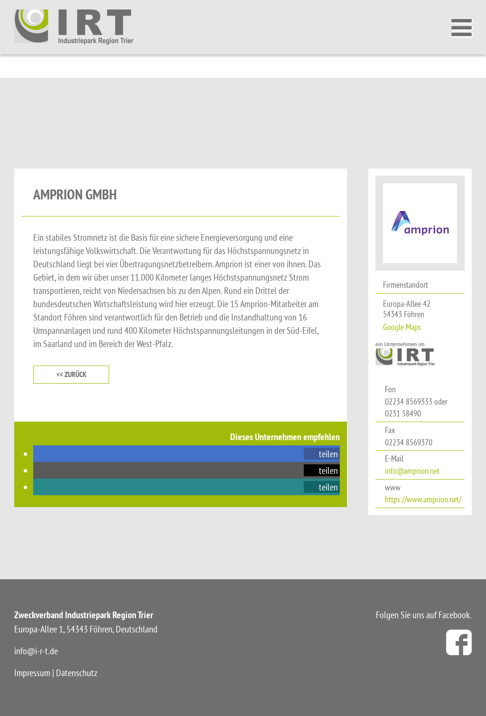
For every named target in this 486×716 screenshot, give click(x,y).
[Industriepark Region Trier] (73, 26)
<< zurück (71, 374)
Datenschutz (76, 672)
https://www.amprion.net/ (423, 499)
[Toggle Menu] (464, 27)
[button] (322, 454)
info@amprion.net (412, 470)
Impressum (32, 672)
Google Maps (402, 326)
